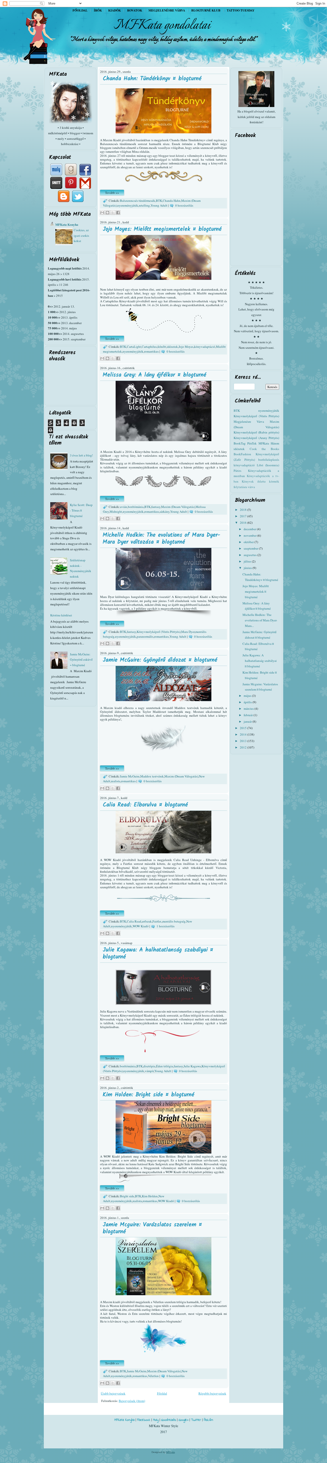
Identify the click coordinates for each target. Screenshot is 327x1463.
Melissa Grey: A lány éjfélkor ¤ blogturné (154, 375)
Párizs (237, 470)
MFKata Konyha (66, 224)
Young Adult (159, 205)
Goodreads (168, 1420)
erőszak (147, 921)
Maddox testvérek (152, 776)
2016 (243, 522)
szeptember (251, 548)
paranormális (145, 636)
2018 (243, 509)
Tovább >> (112, 193)
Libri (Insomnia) (268, 465)
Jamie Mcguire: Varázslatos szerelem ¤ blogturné (152, 1228)
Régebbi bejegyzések (212, 1393)
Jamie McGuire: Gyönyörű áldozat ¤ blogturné (160, 660)
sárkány (164, 511)
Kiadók (114, 10)
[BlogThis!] (107, 212)
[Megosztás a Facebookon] (118, 212)
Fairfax (157, 921)
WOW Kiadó (141, 926)
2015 (243, 728)
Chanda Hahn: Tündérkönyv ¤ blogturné (152, 78)
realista (115, 781)
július (248, 561)
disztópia (149, 1066)
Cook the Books (264, 449)
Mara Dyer (188, 632)
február (249, 715)
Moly (155, 1420)
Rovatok (134, 10)
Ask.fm (208, 1420)
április (248, 702)
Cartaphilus (149, 346)
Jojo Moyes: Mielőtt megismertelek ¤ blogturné (162, 229)
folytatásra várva (244, 487)
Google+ (183, 1420)
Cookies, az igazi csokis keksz (81, 235)
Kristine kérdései (61, 615)
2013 (243, 741)
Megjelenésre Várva (249, 421)
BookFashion (242, 454)
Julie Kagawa (192, 1066)
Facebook (143, 1420)
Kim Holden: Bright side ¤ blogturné (148, 1094)
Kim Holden (150, 1196)
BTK (159, 200)
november (250, 535)
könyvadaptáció (204, 346)
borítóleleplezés (268, 459)
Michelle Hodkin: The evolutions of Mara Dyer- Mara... (259, 620)
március (249, 708)
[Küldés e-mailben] (102, 212)
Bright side (127, 1196)
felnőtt (162, 346)
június (248, 568)
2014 (243, 734)
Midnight (116, 511)
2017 (243, 516)
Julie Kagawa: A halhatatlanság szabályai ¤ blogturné (158, 953)
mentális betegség (174, 921)
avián (123, 507)
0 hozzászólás (184, 205)
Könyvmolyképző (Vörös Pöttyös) (158, 632)
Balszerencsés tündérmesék (137, 200)
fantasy (155, 507)
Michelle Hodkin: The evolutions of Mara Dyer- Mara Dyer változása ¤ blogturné (161, 538)
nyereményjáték (127, 205)
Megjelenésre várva (166, 10)
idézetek (172, 346)
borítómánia (136, 507)
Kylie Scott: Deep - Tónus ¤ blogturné (81, 510)
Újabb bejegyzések (113, 1393)
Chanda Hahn (171, 200)
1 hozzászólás (166, 926)
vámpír (149, 1071)
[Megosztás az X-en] (112, 212)
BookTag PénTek (245, 443)
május (248, 695)
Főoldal (80, 10)
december (250, 529)
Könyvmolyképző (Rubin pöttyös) (256, 432)
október (249, 542)
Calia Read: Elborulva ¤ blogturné (145, 805)
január (248, 721)
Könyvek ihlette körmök (260, 481)
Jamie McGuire (130, 776)
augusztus (250, 555)
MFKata (170, 1452)
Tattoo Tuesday (240, 10)
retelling (144, 205)
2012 (243, 747)
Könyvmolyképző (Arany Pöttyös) (256, 438)
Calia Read (134, 921)
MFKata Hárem (269, 443)
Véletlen (153, 1376)
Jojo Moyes (186, 346)
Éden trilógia (164, 1066)
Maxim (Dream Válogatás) (178, 507)
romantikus (151, 351)
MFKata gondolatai (162, 25)
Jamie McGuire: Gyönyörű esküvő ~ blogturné (81, 659)
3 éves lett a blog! (81, 455)
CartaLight (134, 346)
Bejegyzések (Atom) (132, 1401)
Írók (98, 10)
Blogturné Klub (205, 10)
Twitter (196, 1420)
